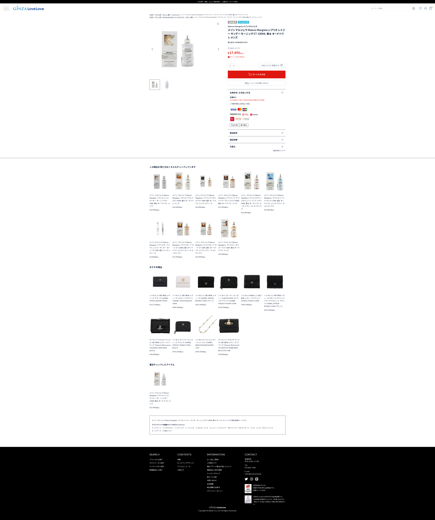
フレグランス (176, 14)
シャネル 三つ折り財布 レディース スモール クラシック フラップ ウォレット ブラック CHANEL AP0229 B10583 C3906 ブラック (274, 300)
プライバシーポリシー (215, 491)
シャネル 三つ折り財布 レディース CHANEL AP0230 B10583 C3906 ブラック (205, 298)
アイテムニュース (183, 466)
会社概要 (210, 484)
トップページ (156, 428)
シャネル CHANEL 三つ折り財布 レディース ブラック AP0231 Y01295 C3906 (251, 298)
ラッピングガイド (213, 473)
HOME (151, 14)
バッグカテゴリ (167, 428)
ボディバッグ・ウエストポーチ (238, 428)
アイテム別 (158, 14)
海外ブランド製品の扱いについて (219, 466)
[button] (218, 49)
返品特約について (279, 150)
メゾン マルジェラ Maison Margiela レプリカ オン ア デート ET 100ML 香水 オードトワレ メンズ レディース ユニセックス (183, 247)
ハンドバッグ (179, 428)
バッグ (252, 428)
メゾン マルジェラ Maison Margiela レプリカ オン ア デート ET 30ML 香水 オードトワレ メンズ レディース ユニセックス (206, 247)
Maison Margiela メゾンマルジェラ (173, 17)
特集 (179, 459)
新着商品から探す (156, 470)
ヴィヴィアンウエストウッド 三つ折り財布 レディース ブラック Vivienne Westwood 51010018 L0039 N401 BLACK (160, 345)
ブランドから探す (156, 459)
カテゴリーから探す (157, 463)
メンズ (258, 428)
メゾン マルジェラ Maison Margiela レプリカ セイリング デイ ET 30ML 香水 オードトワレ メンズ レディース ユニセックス (274, 200)
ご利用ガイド (212, 463)
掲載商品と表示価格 (214, 470)
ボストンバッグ (267, 428)
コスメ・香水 (166, 14)
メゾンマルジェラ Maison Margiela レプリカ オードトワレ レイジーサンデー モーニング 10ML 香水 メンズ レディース (160, 247)
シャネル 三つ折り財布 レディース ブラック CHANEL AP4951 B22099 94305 (160, 298)
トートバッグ (189, 428)
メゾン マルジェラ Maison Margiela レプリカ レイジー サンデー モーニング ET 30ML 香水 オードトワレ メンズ (160, 200)
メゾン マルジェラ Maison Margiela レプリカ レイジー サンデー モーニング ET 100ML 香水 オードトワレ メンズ (160, 398)
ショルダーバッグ (202, 428)
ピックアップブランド (185, 463)
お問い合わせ (212, 480)
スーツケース (156, 431)
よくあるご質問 (213, 459)
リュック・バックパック (217, 428)
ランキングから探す (157, 466)
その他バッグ (167, 431)
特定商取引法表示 (213, 487)
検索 (414, 8)
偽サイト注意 (212, 477)
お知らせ (180, 470)
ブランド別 (158, 17)
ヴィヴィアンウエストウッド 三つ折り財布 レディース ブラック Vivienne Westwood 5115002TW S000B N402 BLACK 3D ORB (229, 345)
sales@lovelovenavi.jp (253, 474)
